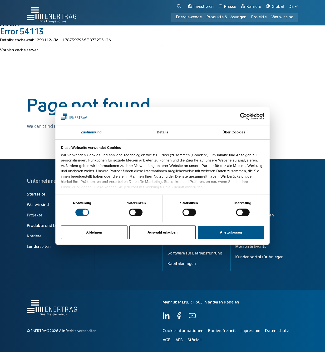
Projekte (34, 215)
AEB (179, 340)
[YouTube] (192, 318)
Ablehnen (94, 232)
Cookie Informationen (182, 331)
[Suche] (179, 7)
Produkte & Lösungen (226, 17)
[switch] (136, 212)
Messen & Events (250, 247)
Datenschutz (277, 331)
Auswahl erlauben (162, 232)
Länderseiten (39, 247)
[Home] (51, 12)
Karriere (34, 236)
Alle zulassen (231, 232)
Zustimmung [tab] (91, 132)
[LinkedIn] (166, 318)
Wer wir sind (282, 17)
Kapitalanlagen (181, 264)
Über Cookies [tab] (233, 132)
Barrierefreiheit (222, 331)
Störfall (194, 340)
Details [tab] (162, 132)
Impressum (250, 331)
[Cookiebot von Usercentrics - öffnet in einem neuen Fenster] (243, 116)
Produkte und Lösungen (49, 226)
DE (291, 7)
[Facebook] (179, 318)
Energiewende (189, 17)
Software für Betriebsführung (194, 253)
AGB (166, 340)
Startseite (36, 194)
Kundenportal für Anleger (259, 257)
